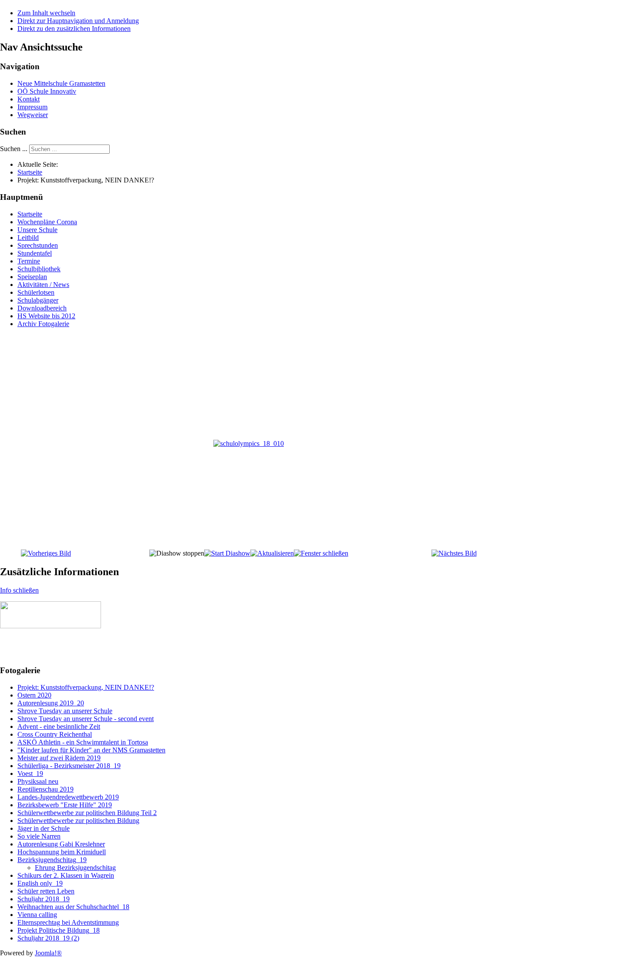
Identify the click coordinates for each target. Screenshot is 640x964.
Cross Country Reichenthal (54, 734)
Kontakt (28, 99)
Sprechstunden (37, 245)
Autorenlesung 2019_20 (50, 703)
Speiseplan (32, 276)
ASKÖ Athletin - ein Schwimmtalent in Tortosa (82, 742)
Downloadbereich (42, 308)
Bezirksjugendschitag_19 (52, 859)
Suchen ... (13, 148)
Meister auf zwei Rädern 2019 (59, 758)
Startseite (29, 214)
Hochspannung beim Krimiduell (61, 852)
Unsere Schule (37, 229)
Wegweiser (32, 114)
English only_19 (40, 883)
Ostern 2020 (34, 695)
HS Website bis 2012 (46, 316)
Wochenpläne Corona (47, 222)
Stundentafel (34, 253)
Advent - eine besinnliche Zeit (58, 726)
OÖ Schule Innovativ (46, 91)
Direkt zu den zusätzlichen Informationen (74, 28)
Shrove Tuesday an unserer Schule (64, 711)
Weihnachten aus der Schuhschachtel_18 (73, 906)
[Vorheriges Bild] (46, 553)
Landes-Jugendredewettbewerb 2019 (68, 797)
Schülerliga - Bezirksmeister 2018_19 (69, 765)
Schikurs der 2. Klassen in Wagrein (65, 875)
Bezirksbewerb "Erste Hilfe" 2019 (64, 805)
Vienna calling (37, 914)
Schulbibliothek (39, 269)
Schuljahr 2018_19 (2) (48, 938)
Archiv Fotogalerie (43, 323)
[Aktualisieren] (272, 553)
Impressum (32, 107)
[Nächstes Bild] (454, 553)
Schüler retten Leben (45, 891)
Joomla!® (48, 953)
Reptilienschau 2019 (45, 789)
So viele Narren (39, 836)
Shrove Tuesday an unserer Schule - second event (85, 718)
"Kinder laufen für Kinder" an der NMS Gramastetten (91, 750)
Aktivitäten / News (43, 284)
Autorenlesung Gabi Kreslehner (61, 844)
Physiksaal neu (37, 781)
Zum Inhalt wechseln (46, 13)
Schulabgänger (37, 300)
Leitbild (28, 237)
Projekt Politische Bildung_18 (58, 930)
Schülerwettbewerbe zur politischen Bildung (78, 820)
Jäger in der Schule (43, 828)
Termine (28, 261)
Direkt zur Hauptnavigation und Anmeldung (78, 20)
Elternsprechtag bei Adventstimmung (68, 922)
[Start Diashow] (227, 553)
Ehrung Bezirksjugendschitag (75, 867)
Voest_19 (30, 773)
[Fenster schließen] (321, 553)
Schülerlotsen (35, 292)
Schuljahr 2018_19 (43, 899)
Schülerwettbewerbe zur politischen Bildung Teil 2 (87, 812)
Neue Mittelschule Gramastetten (61, 83)
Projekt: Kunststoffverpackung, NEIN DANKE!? (85, 687)
